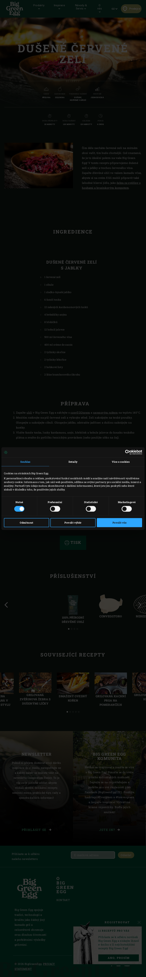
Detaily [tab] (73, 461)
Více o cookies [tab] (121, 461)
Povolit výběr (72, 522)
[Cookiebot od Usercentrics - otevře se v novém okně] (126, 452)
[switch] (55, 509)
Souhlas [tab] (25, 461)
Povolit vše (119, 522)
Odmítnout (26, 522)
